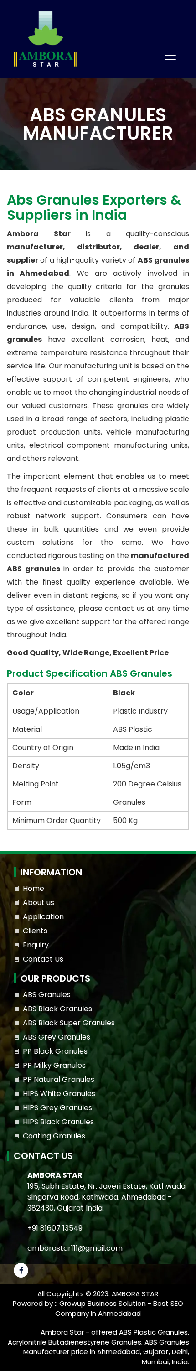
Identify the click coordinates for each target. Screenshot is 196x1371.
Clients (35, 931)
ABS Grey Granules (56, 1037)
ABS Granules (47, 994)
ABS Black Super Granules (69, 1023)
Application (43, 916)
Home (33, 888)
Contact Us (43, 959)
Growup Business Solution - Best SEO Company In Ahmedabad (119, 1308)
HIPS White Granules (59, 1093)
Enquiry (36, 945)
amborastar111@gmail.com (75, 1248)
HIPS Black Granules (58, 1122)
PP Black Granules (55, 1051)
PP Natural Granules (58, 1079)
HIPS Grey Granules (57, 1107)
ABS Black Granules (57, 1009)
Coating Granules (54, 1136)
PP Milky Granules (54, 1065)
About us (38, 902)
